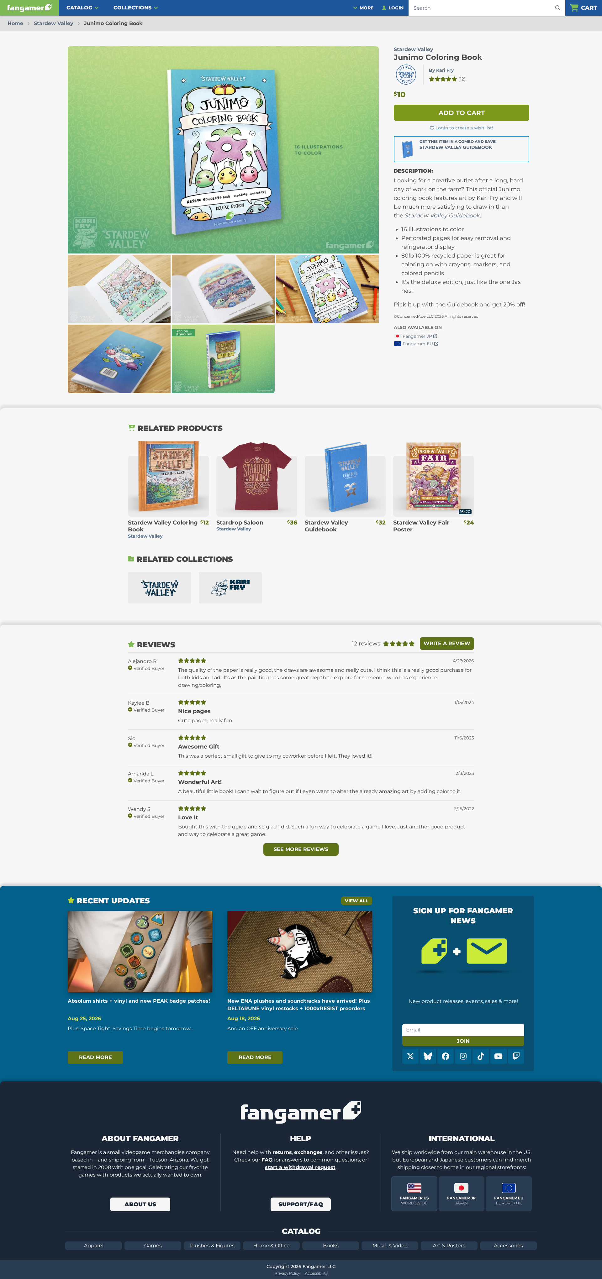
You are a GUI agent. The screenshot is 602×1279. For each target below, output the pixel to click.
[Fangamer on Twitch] (516, 1056)
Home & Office (271, 1246)
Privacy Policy (287, 1273)
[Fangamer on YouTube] (498, 1056)
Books (331, 1246)
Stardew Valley (413, 49)
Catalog (79, 8)
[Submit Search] (557, 8)
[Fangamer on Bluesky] (428, 1056)
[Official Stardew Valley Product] (406, 75)
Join (463, 1041)
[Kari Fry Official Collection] (230, 587)
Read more (95, 1057)
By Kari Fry (441, 70)
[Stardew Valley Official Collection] (159, 587)
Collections (132, 8)
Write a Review (447, 643)
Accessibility (316, 1273)
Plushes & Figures (212, 1246)
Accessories (508, 1246)
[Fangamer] (29, 8)
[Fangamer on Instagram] (463, 1056)
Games (153, 1246)
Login (442, 128)
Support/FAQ (300, 1204)
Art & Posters (449, 1246)
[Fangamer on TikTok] (481, 1056)
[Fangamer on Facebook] (445, 1056)
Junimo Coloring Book (438, 57)
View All (356, 901)
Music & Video (390, 1246)
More (366, 8)
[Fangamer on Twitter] (410, 1056)
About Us (140, 1204)
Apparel (93, 1246)
